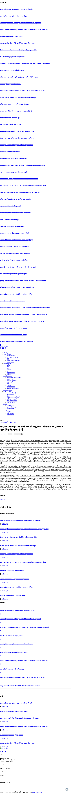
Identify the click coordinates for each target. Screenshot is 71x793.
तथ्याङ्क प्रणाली (11, 399)
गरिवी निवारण (10, 394)
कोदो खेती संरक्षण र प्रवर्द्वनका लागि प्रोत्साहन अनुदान (13, 273)
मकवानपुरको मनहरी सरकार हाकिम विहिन (10, 151)
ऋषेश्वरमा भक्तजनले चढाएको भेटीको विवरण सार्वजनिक (13, 158)
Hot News (3, 422)
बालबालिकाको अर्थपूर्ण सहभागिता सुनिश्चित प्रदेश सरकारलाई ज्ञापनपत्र (17, 131)
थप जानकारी (3, 499)
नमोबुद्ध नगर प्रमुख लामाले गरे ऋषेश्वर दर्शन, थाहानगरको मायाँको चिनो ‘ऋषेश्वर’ (20, 77)
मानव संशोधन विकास (12, 401)
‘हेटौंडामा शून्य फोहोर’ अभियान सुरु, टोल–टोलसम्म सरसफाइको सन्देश (17, 138)
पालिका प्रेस (4, 434)
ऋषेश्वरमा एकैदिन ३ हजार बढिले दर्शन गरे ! (10, 84)
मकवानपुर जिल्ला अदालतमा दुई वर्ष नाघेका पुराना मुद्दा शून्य (14, 328)
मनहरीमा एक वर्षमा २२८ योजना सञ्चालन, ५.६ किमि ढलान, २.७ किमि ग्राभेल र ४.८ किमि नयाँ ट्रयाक (25, 307)
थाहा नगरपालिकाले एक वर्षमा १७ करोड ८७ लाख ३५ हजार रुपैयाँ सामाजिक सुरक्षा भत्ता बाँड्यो (23, 185)
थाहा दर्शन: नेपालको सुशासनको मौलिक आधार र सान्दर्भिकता (15, 253)
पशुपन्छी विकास (11, 373)
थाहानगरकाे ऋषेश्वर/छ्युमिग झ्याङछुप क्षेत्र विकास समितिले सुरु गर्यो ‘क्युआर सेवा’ (20, 192)
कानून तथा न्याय (7, 391)
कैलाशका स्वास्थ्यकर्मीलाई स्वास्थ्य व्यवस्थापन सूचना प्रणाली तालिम (16, 341)
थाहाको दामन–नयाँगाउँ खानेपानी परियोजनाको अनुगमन (13, 335)
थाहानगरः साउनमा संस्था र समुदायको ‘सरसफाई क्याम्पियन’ (14, 246)
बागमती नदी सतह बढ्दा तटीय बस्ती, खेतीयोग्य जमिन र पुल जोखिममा (16, 294)
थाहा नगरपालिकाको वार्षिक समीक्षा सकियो (10, 124)
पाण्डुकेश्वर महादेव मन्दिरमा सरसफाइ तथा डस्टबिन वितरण (14, 260)
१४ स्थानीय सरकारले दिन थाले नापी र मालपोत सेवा (12, 301)
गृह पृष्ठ (5, 352)
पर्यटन (8, 368)
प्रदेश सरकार (10, 413)
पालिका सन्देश (10, 408)
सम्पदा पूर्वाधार (10, 362)
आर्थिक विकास (7, 363)
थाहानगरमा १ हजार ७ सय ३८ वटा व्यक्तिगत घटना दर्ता (13, 172)
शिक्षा (8, 383)
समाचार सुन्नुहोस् (19, 434)
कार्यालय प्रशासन (7, 390)
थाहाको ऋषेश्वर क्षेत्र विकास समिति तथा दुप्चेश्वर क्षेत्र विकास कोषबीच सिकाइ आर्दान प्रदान (22, 165)
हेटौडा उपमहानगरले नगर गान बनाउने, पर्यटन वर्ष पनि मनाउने (14, 104)
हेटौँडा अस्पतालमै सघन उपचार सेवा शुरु (9, 118)
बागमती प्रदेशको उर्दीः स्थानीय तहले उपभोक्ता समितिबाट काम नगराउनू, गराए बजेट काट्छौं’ (22, 321)
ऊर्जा (8, 359)
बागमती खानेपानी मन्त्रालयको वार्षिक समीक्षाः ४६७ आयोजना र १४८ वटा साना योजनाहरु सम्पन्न (23, 314)
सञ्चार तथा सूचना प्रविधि (13, 360)
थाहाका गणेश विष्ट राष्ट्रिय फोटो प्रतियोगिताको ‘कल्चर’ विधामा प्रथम (17, 43)
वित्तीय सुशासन (10, 405)
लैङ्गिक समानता (11, 387)
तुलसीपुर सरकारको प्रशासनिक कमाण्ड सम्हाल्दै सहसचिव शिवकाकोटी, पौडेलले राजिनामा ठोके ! (23, 280)
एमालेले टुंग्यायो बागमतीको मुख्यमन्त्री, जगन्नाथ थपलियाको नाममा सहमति (18, 267)
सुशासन (5, 404)
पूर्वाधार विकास (7, 354)
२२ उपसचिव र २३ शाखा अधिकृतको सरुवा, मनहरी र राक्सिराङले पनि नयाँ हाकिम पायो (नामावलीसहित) (25, 63)
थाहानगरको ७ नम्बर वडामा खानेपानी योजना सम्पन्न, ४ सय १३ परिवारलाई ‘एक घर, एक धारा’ (22, 90)
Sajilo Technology (37, 792)
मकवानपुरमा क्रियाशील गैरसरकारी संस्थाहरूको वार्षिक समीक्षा (15, 213)
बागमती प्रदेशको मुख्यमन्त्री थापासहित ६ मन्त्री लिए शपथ (14, 16)
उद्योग (8, 365)
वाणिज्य (9, 374)
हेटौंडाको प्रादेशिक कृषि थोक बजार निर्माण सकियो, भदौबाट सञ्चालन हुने (18, 97)
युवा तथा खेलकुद (11, 379)
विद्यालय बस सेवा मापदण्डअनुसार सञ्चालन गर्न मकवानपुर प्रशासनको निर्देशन (19, 179)
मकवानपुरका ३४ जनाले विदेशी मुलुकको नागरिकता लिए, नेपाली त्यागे (16, 145)
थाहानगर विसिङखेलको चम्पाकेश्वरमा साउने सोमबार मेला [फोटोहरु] (16, 240)
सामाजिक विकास (7, 376)
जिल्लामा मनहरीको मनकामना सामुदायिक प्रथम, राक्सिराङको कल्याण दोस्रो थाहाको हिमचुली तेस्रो (24, 29)
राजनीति (9, 411)
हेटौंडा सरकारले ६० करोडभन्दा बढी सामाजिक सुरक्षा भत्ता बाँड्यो (15, 199)
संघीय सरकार (10, 415)
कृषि (8, 366)
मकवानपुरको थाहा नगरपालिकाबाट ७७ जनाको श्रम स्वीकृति (14, 233)
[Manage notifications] (67, 789)
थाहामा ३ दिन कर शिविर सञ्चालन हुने (9, 219)
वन (7, 371)
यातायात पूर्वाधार (11, 355)
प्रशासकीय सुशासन (12, 407)
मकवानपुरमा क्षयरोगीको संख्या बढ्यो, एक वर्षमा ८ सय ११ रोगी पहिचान (17, 111)
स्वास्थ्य (9, 385)
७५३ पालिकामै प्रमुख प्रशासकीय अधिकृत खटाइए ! (12, 56)
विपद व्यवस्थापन (11, 402)
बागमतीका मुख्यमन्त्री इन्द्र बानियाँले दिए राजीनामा (12, 70)
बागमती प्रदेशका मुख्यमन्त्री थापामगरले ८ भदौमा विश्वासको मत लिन (16, 9)
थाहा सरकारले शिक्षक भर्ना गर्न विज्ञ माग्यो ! (10, 206)
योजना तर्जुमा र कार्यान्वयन (13, 396)
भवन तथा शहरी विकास (12, 357)
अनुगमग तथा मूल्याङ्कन (13, 397)
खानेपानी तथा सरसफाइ (13, 380)
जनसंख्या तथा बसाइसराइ (13, 388)
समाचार (5, 410)
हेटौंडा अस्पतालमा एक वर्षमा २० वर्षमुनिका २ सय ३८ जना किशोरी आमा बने (18, 287)
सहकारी (9, 369)
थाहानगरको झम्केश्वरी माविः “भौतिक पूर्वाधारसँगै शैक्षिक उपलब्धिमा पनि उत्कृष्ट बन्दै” (20, 23)
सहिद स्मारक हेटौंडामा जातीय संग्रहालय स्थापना (12, 226)
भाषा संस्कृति (10, 382)
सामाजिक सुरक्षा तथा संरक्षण (14, 377)
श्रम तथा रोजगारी (11, 393)
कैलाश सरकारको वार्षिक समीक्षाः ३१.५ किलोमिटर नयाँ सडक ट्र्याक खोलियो (18, 50)
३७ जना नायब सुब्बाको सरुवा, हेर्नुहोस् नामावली (11, 36)
